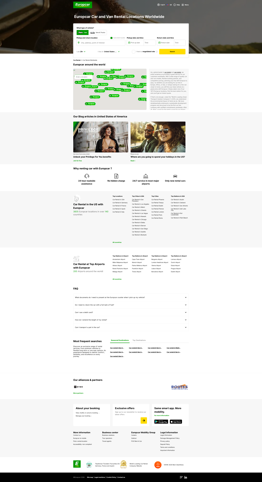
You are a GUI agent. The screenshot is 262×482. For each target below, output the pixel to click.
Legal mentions (99, 477)
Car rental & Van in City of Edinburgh (136, 352)
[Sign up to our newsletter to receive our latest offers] (144, 420)
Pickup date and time (135, 38)
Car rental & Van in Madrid (155, 348)
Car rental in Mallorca (174, 348)
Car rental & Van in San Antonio (117, 356)
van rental (177, 72)
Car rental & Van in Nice (155, 352)
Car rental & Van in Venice (117, 352)
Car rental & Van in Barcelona (136, 348)
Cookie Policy (111, 477)
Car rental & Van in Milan (117, 348)
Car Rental (77, 60)
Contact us (121, 477)
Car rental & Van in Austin (174, 352)
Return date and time (165, 38)
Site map (90, 477)
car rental (167, 72)
